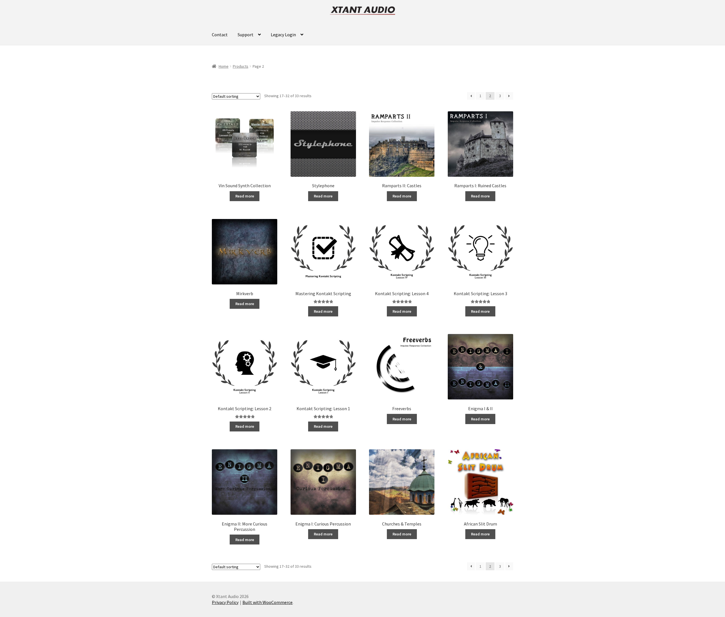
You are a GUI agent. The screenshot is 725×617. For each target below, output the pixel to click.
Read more (244, 196)
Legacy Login (283, 34)
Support (245, 34)
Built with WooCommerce (267, 602)
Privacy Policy (225, 602)
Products (240, 66)
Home (224, 66)
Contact (220, 34)
